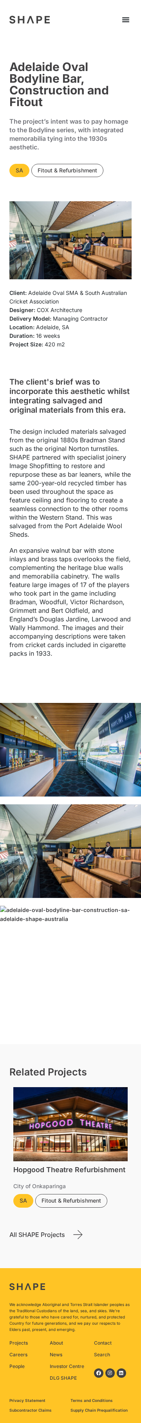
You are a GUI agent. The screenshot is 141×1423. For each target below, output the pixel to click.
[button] (126, 19)
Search (102, 1354)
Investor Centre (67, 1366)
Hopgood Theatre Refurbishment (69, 1170)
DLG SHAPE (63, 1378)
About (56, 1343)
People (17, 1366)
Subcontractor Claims (30, 1410)
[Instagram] (110, 1373)
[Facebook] (98, 1373)
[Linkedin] (121, 1373)
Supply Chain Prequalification (99, 1410)
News (56, 1354)
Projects (18, 1343)
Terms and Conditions (91, 1400)
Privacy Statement (27, 1400)
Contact (103, 1343)
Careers (18, 1354)
